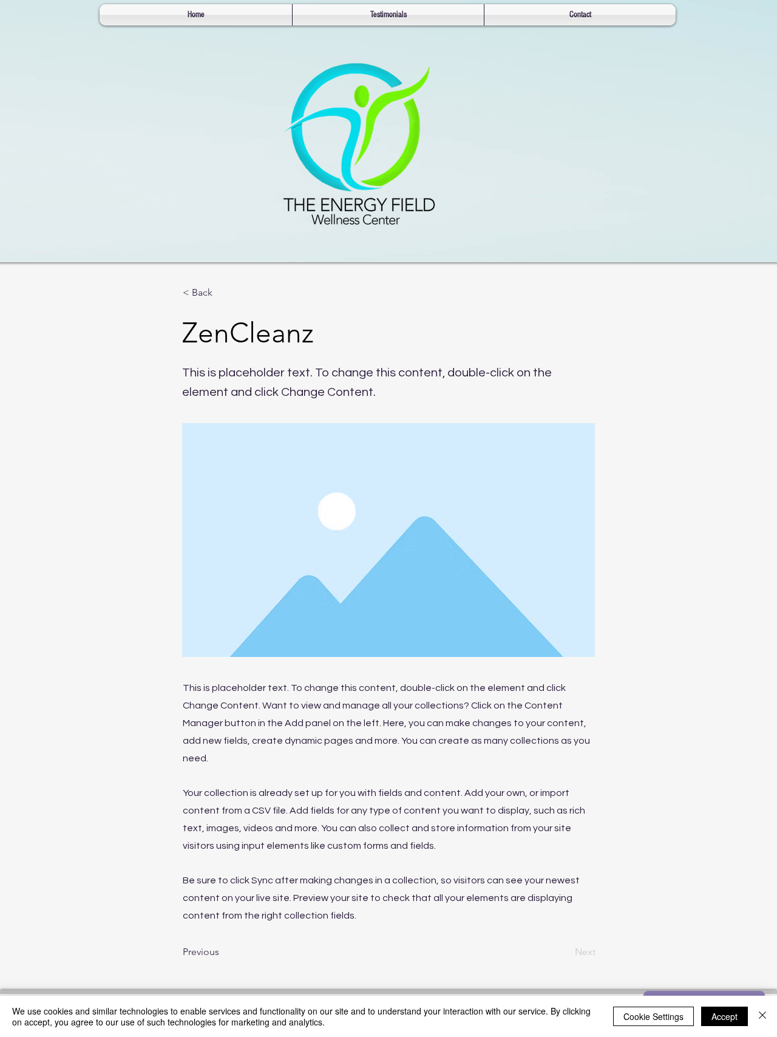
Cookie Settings (653, 1016)
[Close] (762, 1016)
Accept (724, 1016)
